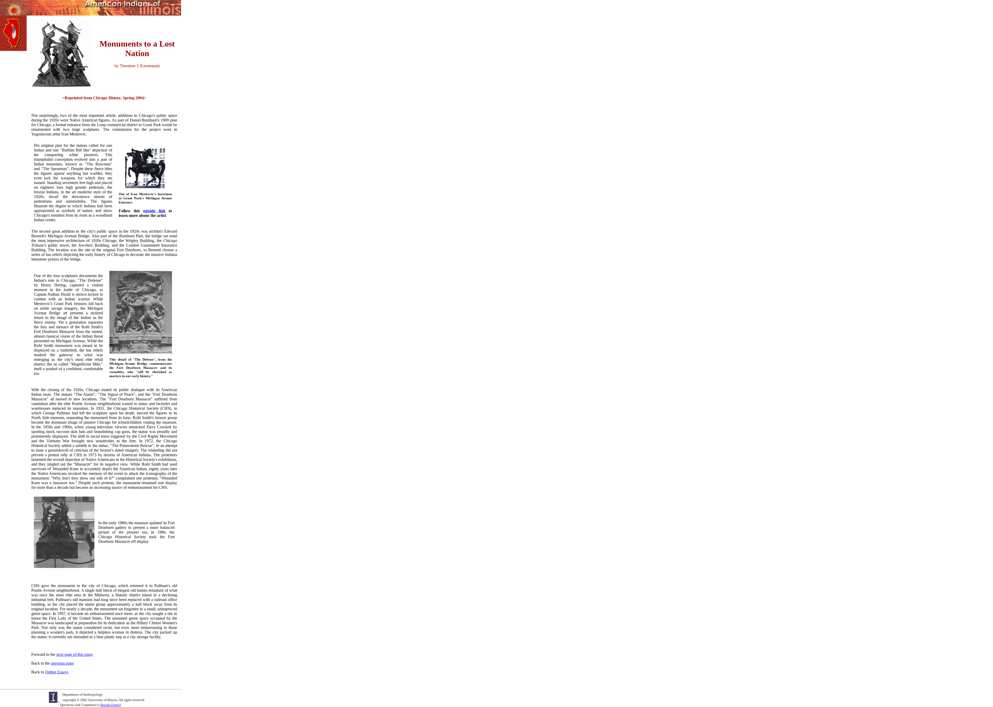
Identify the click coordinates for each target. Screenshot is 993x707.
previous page (62, 663)
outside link (154, 211)
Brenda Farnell (110, 705)
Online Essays (56, 672)
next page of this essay (74, 654)
